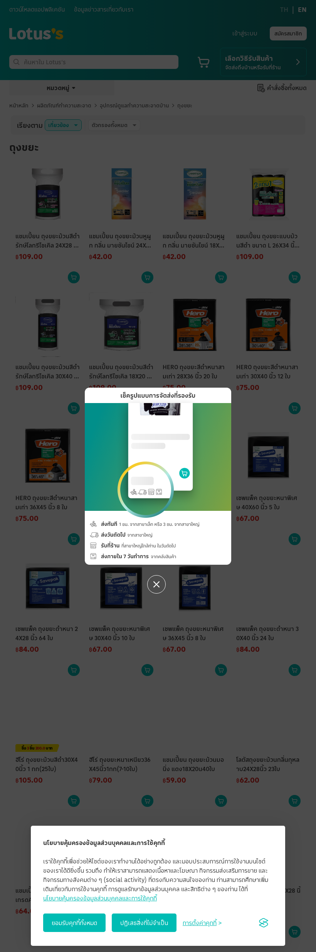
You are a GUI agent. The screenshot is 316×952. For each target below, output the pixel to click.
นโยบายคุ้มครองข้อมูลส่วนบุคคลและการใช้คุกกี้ (100, 898)
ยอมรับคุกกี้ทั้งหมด (74, 923)
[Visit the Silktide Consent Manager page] (263, 923)
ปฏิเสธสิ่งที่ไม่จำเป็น (144, 923)
